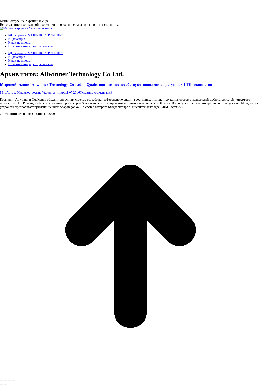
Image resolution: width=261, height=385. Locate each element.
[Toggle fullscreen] (9, 380)
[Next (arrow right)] (5, 384)
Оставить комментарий (96, 92)
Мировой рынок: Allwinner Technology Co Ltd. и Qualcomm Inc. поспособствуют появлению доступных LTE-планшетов (106, 84)
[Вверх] (130, 375)
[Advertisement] (74, 9)
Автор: (35, 92)
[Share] (5, 380)
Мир (3, 92)
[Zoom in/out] (13, 380)
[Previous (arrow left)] (1, 384)
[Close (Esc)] (1, 380)
